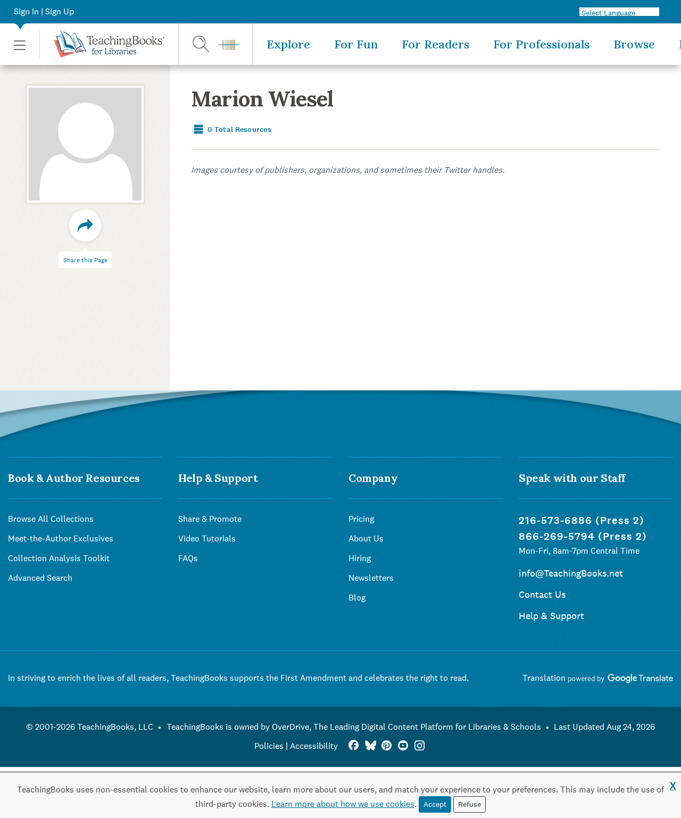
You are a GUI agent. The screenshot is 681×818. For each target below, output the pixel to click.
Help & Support (551, 616)
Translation (545, 677)
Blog (357, 597)
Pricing (361, 518)
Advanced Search (40, 577)
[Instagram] (419, 746)
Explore (288, 44)
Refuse (469, 804)
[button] (20, 44)
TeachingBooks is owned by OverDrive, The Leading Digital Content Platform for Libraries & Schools (354, 726)
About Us (366, 538)
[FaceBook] (353, 746)
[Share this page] (85, 225)
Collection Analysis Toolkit (59, 558)
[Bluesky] (370, 746)
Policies (269, 746)
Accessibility (314, 746)
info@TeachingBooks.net (571, 573)
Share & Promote (210, 518)
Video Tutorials (207, 538)
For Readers (435, 44)
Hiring (359, 558)
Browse (634, 44)
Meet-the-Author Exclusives (60, 538)
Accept (434, 804)
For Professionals (541, 44)
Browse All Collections (51, 518)
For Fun (356, 44)
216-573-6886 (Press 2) (581, 520)
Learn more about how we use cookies (342, 803)
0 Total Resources (238, 129)
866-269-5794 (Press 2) (583, 536)
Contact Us (542, 594)
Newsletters (371, 577)
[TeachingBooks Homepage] (101, 44)
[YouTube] (403, 746)
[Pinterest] (386, 746)
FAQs (188, 558)
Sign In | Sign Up (44, 11)
